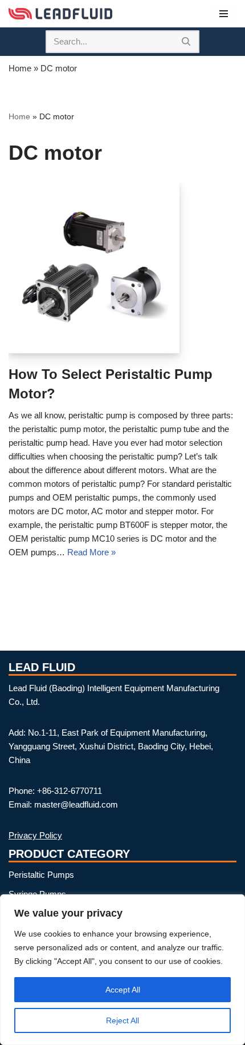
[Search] (186, 41)
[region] (122, 969)
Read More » (91, 552)
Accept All (122, 989)
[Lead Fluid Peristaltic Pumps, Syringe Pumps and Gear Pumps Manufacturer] (60, 13)
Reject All (122, 1020)
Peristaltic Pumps (41, 874)
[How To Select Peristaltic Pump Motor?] (94, 267)
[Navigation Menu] (223, 14)
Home (20, 68)
